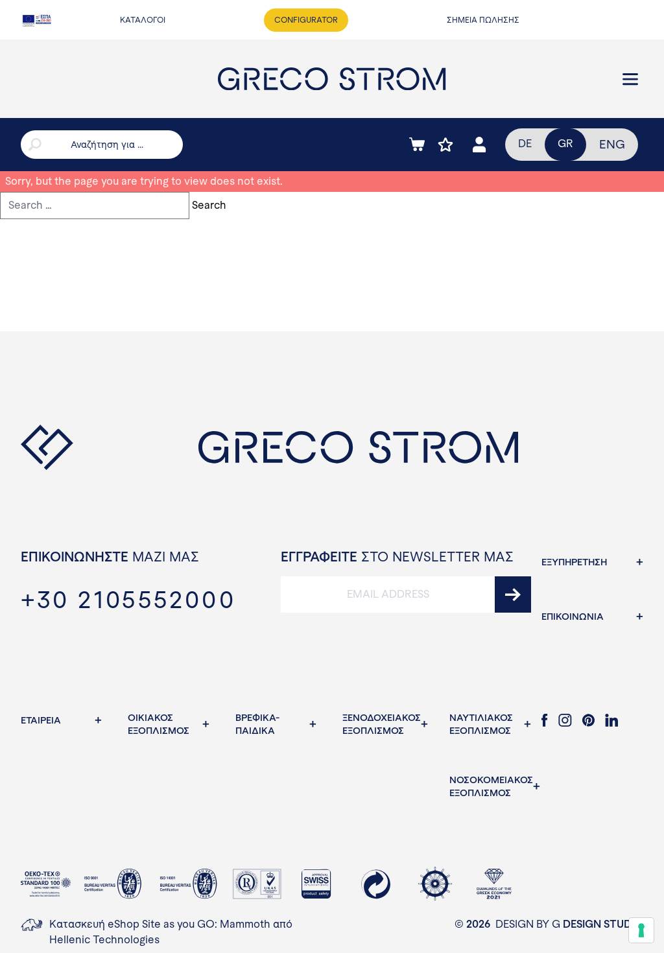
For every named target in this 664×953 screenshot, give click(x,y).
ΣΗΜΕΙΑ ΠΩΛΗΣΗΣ (483, 20)
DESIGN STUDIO (603, 924)
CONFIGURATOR (306, 20)
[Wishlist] (445, 145)
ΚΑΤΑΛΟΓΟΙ (142, 20)
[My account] (479, 145)
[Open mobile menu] (630, 79)
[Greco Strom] (331, 78)
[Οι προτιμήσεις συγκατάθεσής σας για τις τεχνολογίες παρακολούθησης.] (641, 930)
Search (209, 205)
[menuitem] (612, 144)
